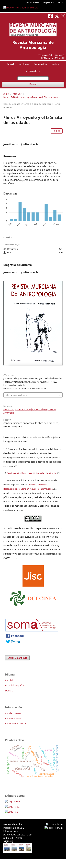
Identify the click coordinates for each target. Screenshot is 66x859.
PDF (58, 130)
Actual (10, 64)
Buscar (33, 84)
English (9, 680)
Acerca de (32, 71)
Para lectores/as (13, 713)
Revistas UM (32, 2)
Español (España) (14, 685)
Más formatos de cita (16, 394)
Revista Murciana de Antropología (33, 44)
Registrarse (48, 2)
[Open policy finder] (33, 575)
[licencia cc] (33, 520)
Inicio (6, 93)
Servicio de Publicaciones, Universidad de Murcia (31, 473)
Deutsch (9, 690)
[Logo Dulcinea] (33, 597)
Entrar (61, 2)
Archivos (24, 64)
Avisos (55, 64)
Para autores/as (13, 718)
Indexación (40, 64)
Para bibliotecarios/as (16, 723)
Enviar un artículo (17, 657)
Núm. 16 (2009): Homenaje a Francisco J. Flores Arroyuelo (31, 97)
